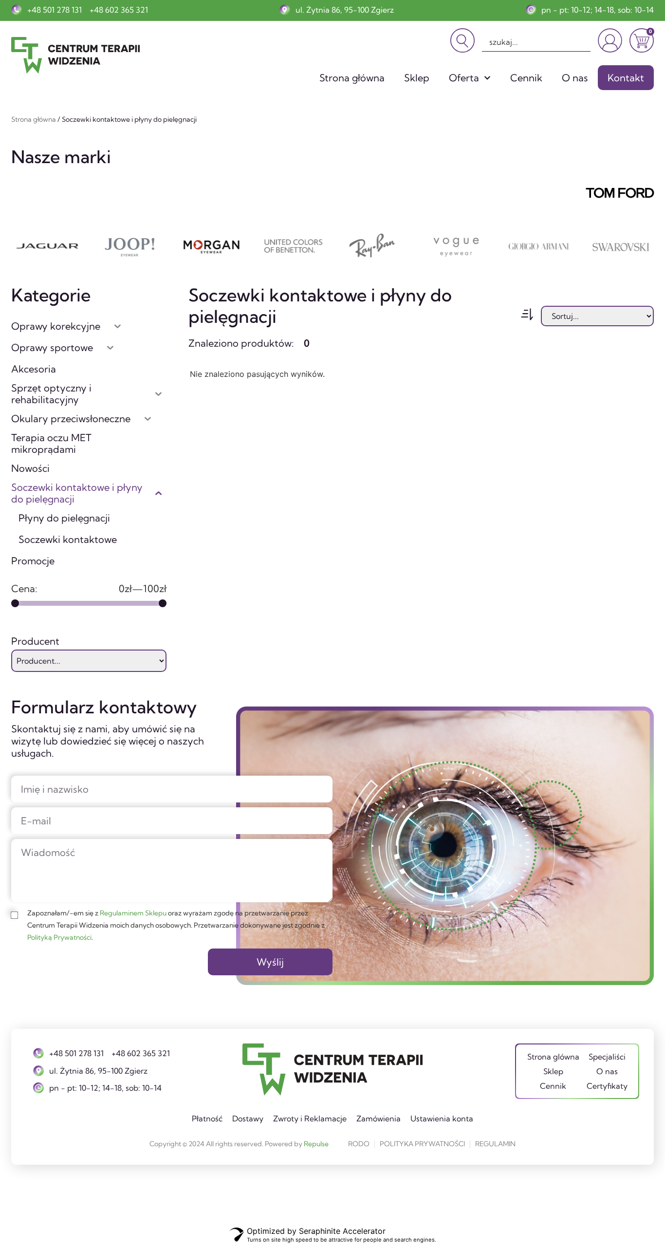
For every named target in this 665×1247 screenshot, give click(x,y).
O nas (575, 78)
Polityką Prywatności (59, 937)
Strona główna (352, 78)
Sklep (416, 78)
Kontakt (626, 78)
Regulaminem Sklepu (133, 913)
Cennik (526, 78)
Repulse (316, 1143)
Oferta (464, 78)
